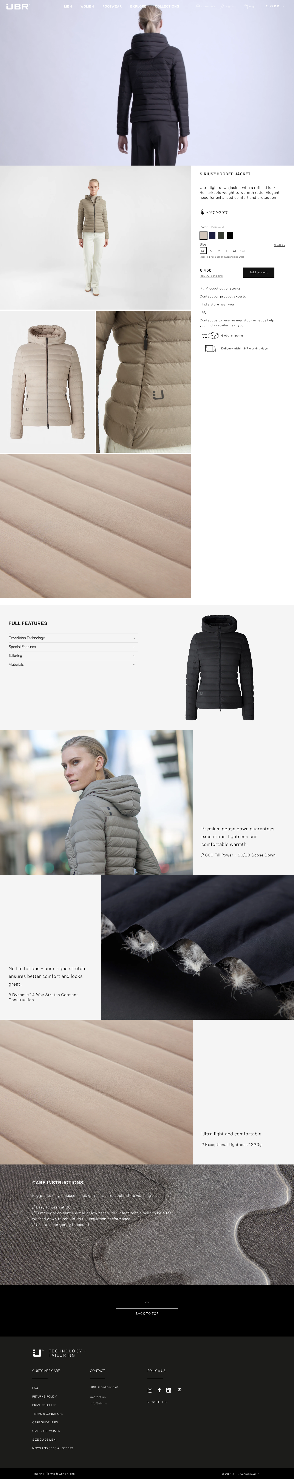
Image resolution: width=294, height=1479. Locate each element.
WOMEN (87, 6)
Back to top (147, 1313)
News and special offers (52, 1448)
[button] (70, 6)
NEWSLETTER (157, 1402)
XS (203, 251)
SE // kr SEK (275, 33)
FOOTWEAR (112, 6)
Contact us (98, 1397)
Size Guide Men (44, 1439)
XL (235, 251)
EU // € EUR (273, 6)
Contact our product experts (223, 296)
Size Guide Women (46, 1431)
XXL (243, 251)
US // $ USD (274, 49)
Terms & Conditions (47, 1414)
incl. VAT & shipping (211, 276)
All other (272, 13)
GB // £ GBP (274, 44)
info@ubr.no (98, 1403)
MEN (68, 6)
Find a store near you (217, 304)
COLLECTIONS (167, 6)
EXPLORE (138, 6)
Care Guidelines (45, 1422)
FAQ (203, 312)
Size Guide (279, 245)
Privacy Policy (44, 1405)
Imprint (39, 1474)
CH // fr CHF (275, 39)
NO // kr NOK (275, 28)
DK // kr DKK (275, 18)
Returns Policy (44, 1396)
